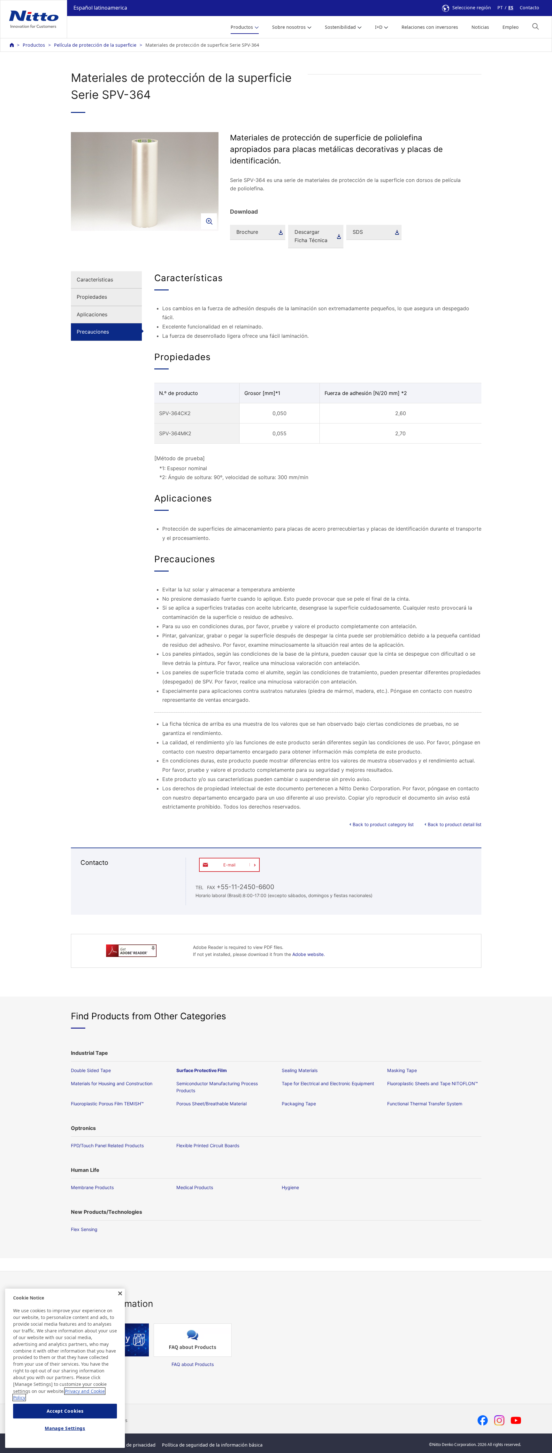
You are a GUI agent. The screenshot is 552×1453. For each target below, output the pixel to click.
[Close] (120, 1293)
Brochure (247, 232)
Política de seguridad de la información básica (212, 1445)
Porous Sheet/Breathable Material (211, 1103)
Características (95, 279)
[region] (65, 1368)
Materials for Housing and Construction (111, 1083)
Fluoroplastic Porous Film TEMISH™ (107, 1103)
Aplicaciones (92, 314)
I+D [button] (378, 27)
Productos (34, 45)
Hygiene (290, 1187)
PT (500, 7)
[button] (535, 26)
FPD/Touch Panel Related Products (107, 1145)
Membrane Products (92, 1187)
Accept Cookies (65, 1411)
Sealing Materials (300, 1070)
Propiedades (92, 297)
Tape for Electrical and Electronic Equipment (328, 1083)
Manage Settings (65, 1428)
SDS (358, 232)
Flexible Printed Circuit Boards (207, 1145)
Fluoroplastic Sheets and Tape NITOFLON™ (432, 1083)
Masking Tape (402, 1070)
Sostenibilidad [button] (340, 27)
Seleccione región (471, 7)
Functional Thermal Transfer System (424, 1103)
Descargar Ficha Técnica (311, 236)
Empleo (510, 27)
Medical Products (194, 1187)
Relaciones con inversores (430, 27)
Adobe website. (308, 954)
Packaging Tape (299, 1103)
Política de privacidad (132, 1445)
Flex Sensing (84, 1229)
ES (510, 7)
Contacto (529, 7)
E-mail (229, 864)
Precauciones (93, 331)
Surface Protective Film (201, 1070)
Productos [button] (242, 27)
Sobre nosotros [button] (289, 27)
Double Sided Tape (91, 1070)
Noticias (480, 27)
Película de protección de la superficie (95, 45)
